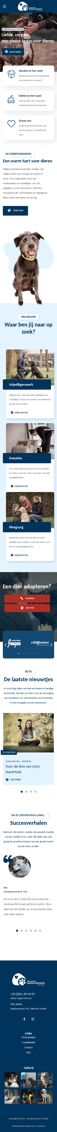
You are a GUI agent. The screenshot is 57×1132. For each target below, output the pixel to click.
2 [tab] (26, 792)
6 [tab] (40, 931)
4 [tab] (35, 792)
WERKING (26, 761)
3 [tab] (31, 792)
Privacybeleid (28, 1037)
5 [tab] (35, 931)
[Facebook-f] (24, 1019)
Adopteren (15, 52)
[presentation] (21, 791)
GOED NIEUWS (13, 761)
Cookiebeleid (28, 1042)
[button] (15, 210)
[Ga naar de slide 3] (21, 653)
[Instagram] (32, 1019)
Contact (28, 1047)
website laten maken (21, 1126)
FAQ (28, 1052)
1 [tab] (22, 792)
